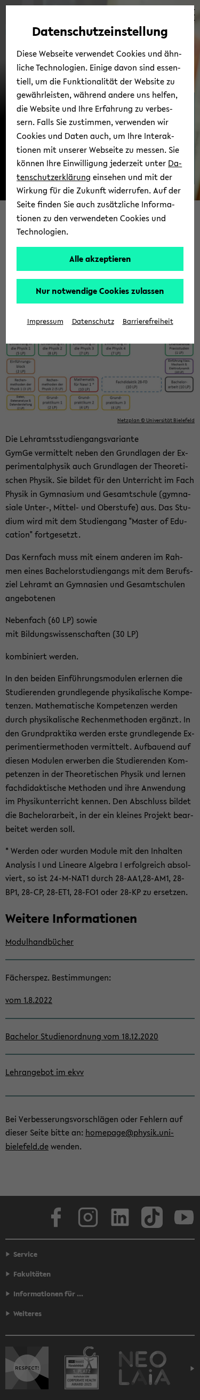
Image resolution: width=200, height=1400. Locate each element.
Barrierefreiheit (148, 321)
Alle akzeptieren (100, 259)
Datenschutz (93, 321)
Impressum (45, 321)
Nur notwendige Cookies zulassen (100, 291)
